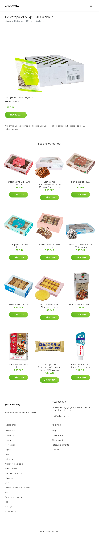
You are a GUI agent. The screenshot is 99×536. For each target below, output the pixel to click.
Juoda (8, 440)
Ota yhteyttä (57, 435)
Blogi (53, 430)
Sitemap (55, 449)
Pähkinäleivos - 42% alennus (80, 183)
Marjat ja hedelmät (13, 473)
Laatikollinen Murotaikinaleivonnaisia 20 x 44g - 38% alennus (50, 185)
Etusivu (8, 21)
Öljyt (7, 483)
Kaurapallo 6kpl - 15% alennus (19, 246)
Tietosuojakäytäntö (60, 445)
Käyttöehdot (57, 440)
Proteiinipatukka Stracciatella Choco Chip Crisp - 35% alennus (49, 367)
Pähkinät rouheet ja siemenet (18, 487)
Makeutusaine (11, 468)
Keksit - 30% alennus (18, 304)
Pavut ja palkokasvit (14, 497)
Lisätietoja (15, 115)
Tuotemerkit (22, 97)
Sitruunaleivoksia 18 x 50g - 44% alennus (49, 305)
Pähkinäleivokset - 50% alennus (49, 246)
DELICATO (32, 97)
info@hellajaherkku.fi (60, 416)
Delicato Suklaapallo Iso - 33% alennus (80, 246)
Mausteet (9, 478)
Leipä (7, 454)
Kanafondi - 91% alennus (80, 304)
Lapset (8, 449)
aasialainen (10, 430)
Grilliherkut (9, 435)
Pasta (7, 492)
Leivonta (9, 459)
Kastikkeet (10, 445)
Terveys (8, 506)
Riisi (7, 502)
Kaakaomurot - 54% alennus (18, 366)
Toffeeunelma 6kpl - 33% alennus (18, 183)
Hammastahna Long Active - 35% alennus (80, 366)
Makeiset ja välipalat (14, 464)
